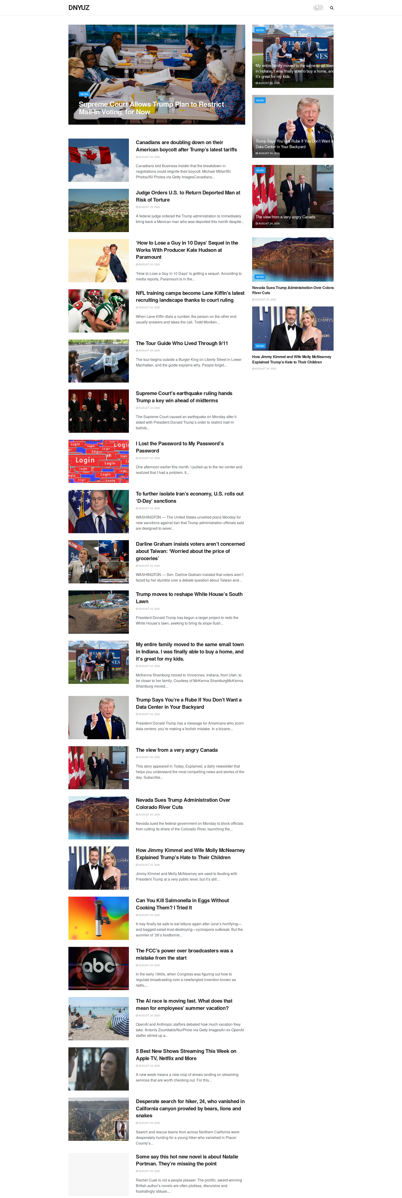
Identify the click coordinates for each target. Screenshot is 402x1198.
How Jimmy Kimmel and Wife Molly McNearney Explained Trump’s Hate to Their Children (190, 853)
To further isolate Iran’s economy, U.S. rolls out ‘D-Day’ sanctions (189, 497)
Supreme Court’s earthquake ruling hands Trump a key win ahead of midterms (184, 396)
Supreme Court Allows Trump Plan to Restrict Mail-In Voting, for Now (151, 107)
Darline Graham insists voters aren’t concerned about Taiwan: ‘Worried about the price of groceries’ (190, 551)
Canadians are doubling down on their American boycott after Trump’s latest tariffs (186, 145)
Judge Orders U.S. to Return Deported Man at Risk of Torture (188, 196)
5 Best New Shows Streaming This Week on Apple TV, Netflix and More (186, 1054)
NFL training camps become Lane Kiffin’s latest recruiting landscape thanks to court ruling (190, 296)
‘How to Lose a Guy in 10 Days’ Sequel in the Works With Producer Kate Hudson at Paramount (187, 250)
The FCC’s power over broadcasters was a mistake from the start (184, 954)
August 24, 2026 (92, 121)
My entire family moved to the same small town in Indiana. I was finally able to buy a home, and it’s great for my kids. (190, 651)
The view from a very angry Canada (177, 749)
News (84, 94)
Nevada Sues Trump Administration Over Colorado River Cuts (183, 803)
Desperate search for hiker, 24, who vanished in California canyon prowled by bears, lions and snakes (190, 1108)
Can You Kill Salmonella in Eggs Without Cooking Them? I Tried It (182, 903)
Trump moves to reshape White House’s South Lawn (189, 597)
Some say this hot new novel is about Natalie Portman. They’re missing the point (187, 1160)
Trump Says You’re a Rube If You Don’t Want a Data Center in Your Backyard (189, 703)
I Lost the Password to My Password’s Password (180, 446)
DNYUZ (78, 7)
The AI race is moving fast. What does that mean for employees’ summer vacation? (184, 1004)
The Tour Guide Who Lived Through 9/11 (182, 343)
